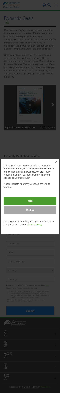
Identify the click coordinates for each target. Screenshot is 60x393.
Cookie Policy (35, 225)
